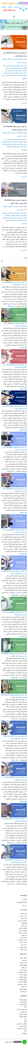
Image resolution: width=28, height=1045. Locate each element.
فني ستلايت (23, 913)
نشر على (9, 59)
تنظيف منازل (23, 958)
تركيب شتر (24, 944)
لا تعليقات (24, 78)
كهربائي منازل (23, 930)
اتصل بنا (24, 899)
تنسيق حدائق (23, 989)
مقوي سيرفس (23, 928)
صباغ (25, 1021)
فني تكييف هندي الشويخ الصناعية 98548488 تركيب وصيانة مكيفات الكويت (14, 696)
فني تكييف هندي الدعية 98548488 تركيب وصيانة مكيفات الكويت (15, 531)
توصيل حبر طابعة (22, 1028)
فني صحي (24, 925)
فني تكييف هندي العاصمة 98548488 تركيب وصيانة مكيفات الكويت (14, 448)
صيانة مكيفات (19, 65)
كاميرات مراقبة (22, 932)
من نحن (24, 905)
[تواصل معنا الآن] (24, 1042)
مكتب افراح (23, 962)
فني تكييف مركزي (12, 70)
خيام (25, 1031)
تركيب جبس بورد (22, 984)
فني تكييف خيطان (9, 141)
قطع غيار (24, 1033)
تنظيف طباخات (23, 977)
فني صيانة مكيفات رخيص (9, 75)
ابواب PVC (24, 949)
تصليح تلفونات (23, 1004)
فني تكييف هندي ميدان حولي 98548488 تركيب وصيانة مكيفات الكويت (15, 737)
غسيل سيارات (23, 1014)
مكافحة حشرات (22, 920)
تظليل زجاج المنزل (21, 1023)
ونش (25, 1019)
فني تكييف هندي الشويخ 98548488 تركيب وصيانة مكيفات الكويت (14, 613)
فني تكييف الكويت (11, 139)
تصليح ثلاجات (23, 1002)
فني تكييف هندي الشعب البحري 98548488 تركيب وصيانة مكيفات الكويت (14, 572)
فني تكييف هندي (10, 73)
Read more (11, 306)
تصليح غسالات (23, 999)
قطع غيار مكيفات (11, 146)
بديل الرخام (23, 991)
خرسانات (24, 960)
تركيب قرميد (23, 1026)
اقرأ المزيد (24, 103)
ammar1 (20, 59)
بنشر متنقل (24, 918)
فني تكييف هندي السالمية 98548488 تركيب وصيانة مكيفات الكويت (14, 820)
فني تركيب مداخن (22, 1009)
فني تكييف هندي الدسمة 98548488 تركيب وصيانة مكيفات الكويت (14, 490)
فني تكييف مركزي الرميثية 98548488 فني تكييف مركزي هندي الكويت (14, 283)
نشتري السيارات (22, 972)
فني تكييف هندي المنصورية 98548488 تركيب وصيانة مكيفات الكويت (16, 861)
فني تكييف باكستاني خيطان (14, 215)
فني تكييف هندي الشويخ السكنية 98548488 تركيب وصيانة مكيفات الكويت (14, 655)
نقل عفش (24, 935)
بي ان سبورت (23, 916)
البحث (25, 257)
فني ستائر (24, 986)
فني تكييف (20, 62)
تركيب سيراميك (22, 940)
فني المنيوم (24, 1011)
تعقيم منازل (23, 970)
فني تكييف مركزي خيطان (12, 144)
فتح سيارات (23, 937)
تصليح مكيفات (23, 1016)
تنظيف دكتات (23, 974)
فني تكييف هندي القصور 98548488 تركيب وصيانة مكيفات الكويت (14, 407)
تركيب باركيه (23, 942)
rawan (21, 206)
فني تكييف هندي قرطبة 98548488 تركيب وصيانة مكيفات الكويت (15, 366)
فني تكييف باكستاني (17, 68)
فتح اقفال (24, 923)
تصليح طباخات (23, 979)
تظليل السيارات (22, 982)
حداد (25, 1007)
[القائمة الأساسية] (14, 17)
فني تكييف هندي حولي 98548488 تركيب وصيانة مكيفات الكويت (15, 778)
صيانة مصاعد (23, 947)
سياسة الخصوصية (22, 902)
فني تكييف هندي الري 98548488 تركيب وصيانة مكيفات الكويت (15, 324)
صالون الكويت (23, 965)
